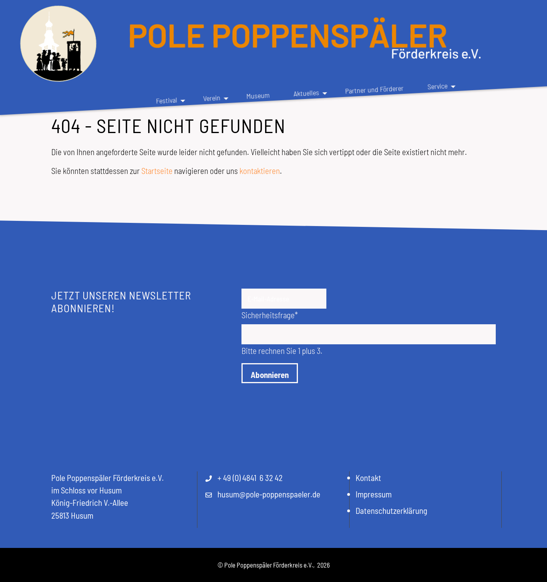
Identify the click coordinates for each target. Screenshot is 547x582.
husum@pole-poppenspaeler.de (268, 494)
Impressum (374, 494)
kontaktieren (259, 171)
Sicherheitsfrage (269, 314)
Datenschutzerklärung (391, 510)
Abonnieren (270, 375)
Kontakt (368, 478)
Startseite (157, 171)
